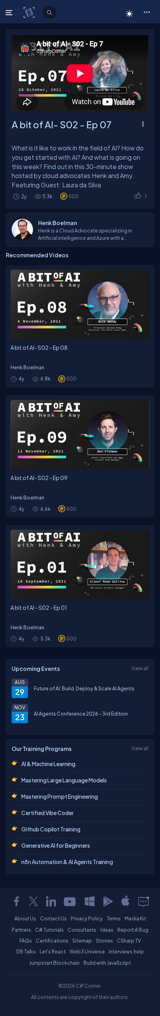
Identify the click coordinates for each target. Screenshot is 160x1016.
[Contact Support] (143, 901)
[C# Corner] (30, 12)
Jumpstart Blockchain (54, 963)
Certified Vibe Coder (47, 812)
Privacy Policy (87, 918)
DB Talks (26, 951)
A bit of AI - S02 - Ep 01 (38, 607)
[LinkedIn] (51, 901)
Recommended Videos (37, 254)
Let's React (53, 951)
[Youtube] (70, 901)
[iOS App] (125, 901)
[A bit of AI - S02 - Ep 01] (80, 565)
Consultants (82, 930)
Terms (114, 918)
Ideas (106, 930)
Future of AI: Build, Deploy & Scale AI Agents (84, 688)
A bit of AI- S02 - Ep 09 (39, 477)
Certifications (52, 940)
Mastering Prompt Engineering (59, 796)
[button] (146, 11)
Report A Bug (132, 930)
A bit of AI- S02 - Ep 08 (39, 347)
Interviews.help (126, 951)
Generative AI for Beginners (55, 845)
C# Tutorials (49, 930)
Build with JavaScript (107, 963)
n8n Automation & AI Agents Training (67, 861)
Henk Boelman (27, 367)
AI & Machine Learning (48, 763)
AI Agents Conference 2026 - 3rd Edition (81, 714)
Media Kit (135, 918)
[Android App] (108, 901)
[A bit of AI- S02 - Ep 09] (80, 435)
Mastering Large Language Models (64, 780)
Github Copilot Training (50, 829)
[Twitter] (33, 901)
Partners (21, 930)
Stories (104, 940)
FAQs (25, 940)
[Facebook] (16, 901)
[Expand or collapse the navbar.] (10, 12)
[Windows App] (90, 901)
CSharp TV (129, 940)
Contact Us (53, 918)
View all (139, 668)
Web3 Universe (87, 951)
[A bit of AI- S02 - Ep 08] (80, 305)
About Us (25, 918)
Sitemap (82, 940)
